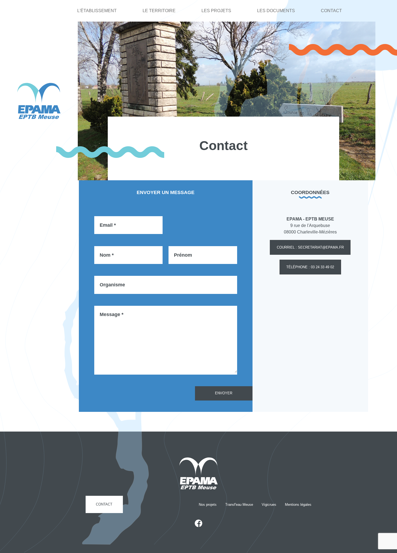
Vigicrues (269, 505)
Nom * (107, 254)
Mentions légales (298, 505)
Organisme (112, 284)
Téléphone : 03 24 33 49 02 (310, 267)
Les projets (216, 10)
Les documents (276, 10)
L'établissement (97, 10)
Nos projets (208, 505)
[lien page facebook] (198, 523)
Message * (111, 314)
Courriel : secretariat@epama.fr (310, 247)
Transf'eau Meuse (239, 505)
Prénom (183, 254)
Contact (331, 10)
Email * (108, 225)
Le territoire (159, 10)
